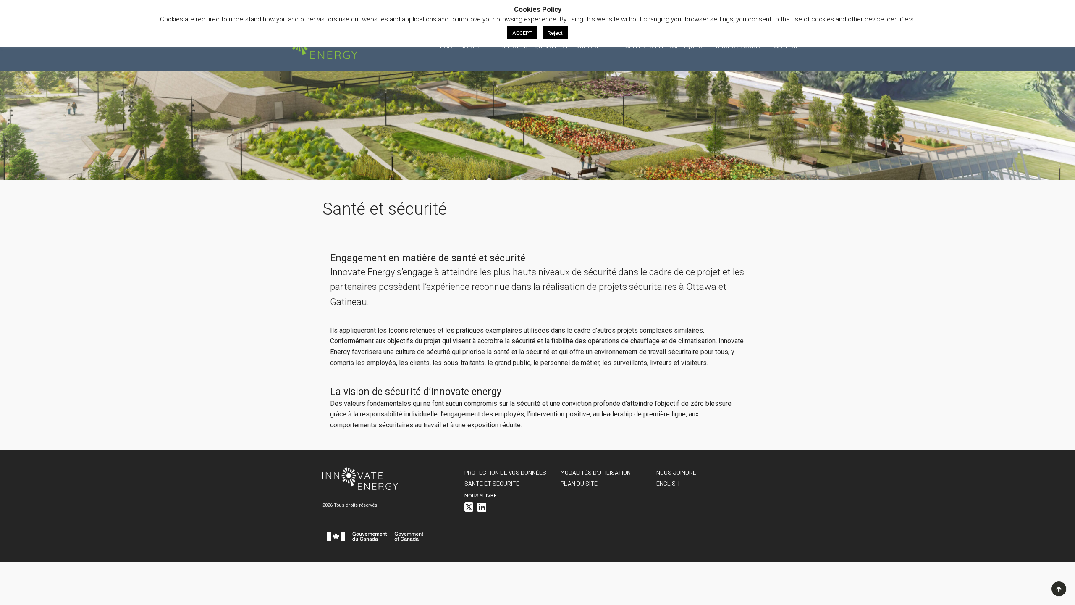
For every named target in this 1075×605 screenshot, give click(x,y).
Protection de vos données (505, 472)
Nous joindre (676, 472)
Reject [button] (555, 33)
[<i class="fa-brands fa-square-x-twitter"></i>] (468, 509)
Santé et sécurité (491, 483)
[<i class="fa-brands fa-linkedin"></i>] (481, 509)
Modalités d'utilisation (596, 472)
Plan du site (579, 483)
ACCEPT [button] (522, 33)
